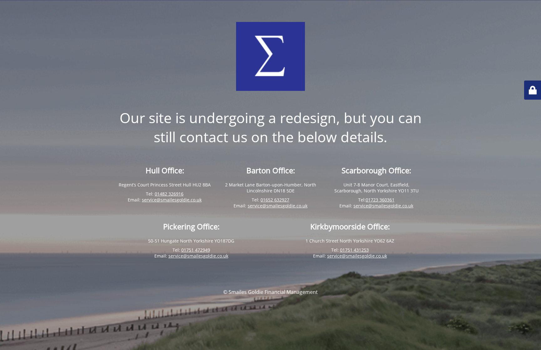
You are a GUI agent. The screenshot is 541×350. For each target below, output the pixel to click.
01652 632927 (274, 200)
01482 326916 (169, 194)
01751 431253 (354, 250)
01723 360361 (380, 200)
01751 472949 (195, 250)
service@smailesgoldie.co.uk (172, 200)
